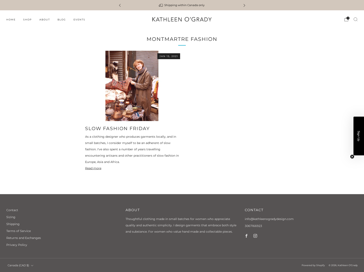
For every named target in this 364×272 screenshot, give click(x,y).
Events (79, 19)
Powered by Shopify (313, 265)
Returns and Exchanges (23, 238)
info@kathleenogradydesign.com (269, 219)
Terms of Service (18, 231)
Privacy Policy (16, 245)
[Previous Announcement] (120, 5)
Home (11, 19)
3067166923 (253, 226)
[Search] (355, 19)
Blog (62, 19)
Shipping (13, 224)
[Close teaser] (352, 157)
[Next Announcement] (244, 5)
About (44, 19)
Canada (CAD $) (18, 265)
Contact (12, 210)
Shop (27, 19)
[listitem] (182, 5)
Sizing (10, 217)
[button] (358, 136)
